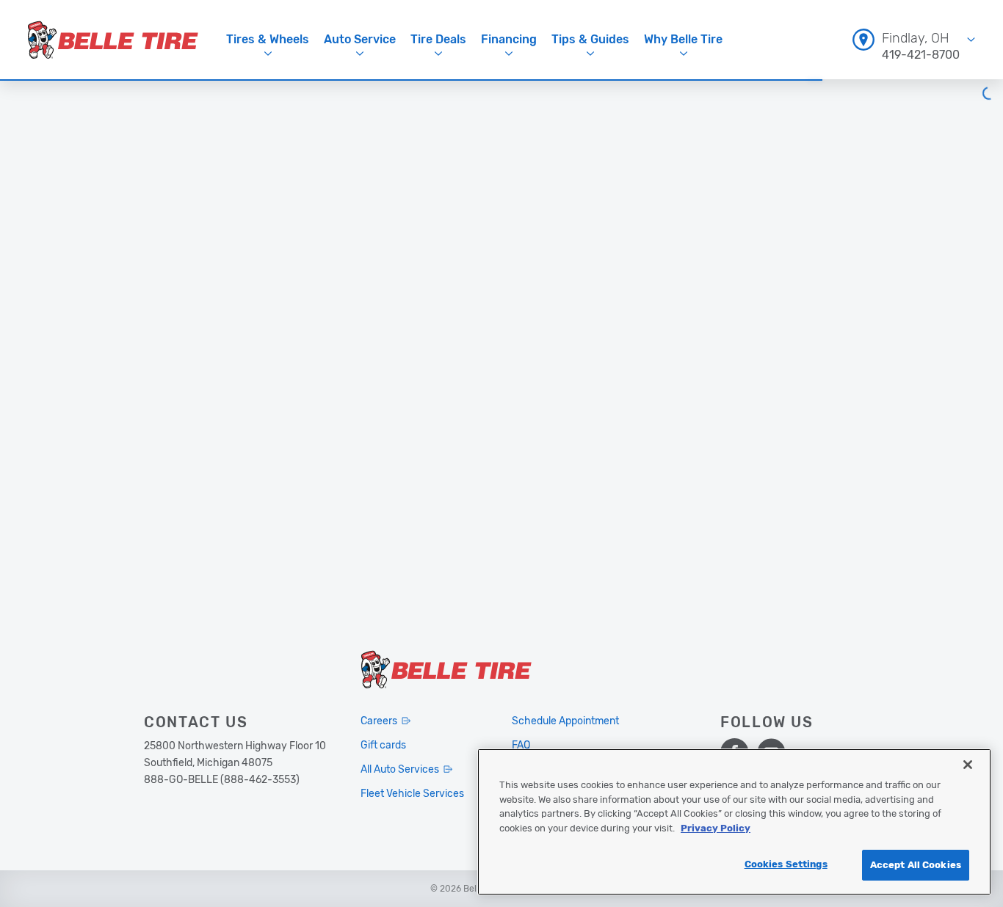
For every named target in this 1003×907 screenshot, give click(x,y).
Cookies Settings (786, 864)
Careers (379, 721)
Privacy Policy (715, 828)
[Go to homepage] (113, 40)
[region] (734, 821)
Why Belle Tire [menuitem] (683, 39)
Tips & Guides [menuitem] (590, 39)
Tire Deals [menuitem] (438, 39)
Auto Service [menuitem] (360, 39)
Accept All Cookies (915, 864)
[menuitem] (913, 39)
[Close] (968, 764)
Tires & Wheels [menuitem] (267, 39)
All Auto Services (400, 769)
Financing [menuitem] (509, 39)
